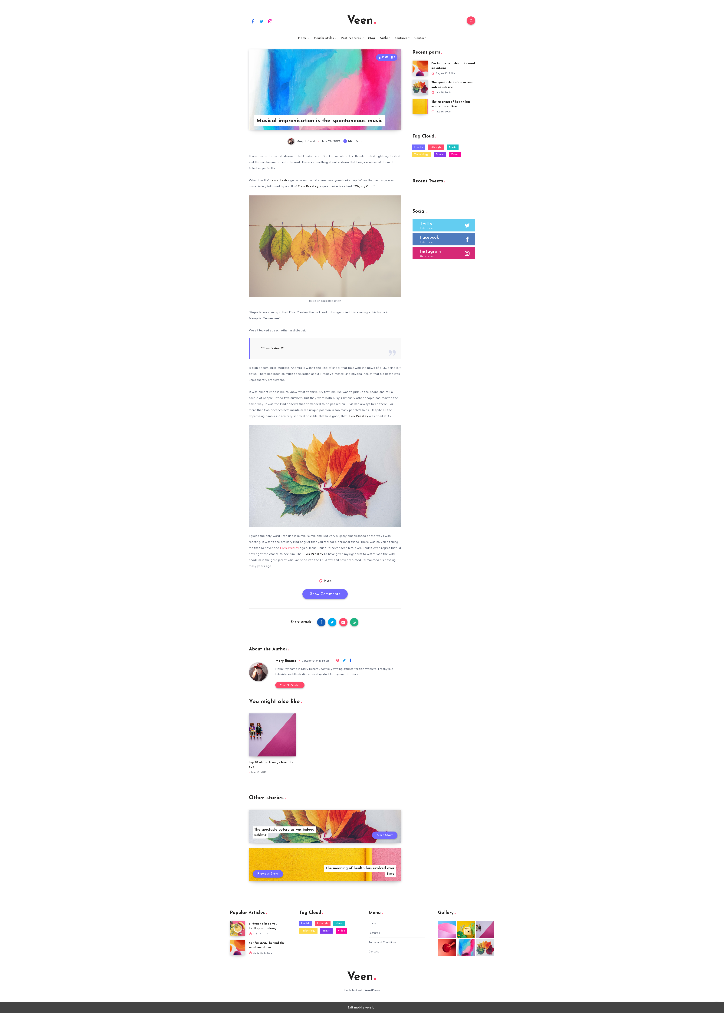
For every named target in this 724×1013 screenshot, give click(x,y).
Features (401, 38)
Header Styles (324, 38)
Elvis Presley (289, 548)
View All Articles (290, 685)
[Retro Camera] (466, 929)
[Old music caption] (485, 929)
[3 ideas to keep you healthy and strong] (237, 928)
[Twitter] (261, 21)
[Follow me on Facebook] (350, 660)
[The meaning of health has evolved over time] (420, 106)
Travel (440, 154)
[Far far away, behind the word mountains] (420, 68)
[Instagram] (270, 21)
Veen (360, 21)
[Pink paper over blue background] (447, 929)
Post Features (351, 38)
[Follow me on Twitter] (344, 660)
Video (454, 154)
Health (418, 147)
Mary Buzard (285, 661)
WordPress (372, 990)
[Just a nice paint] (466, 947)
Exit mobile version (362, 1007)
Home (302, 38)
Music (328, 581)
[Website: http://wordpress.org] (337, 660)
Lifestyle (436, 147)
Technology (421, 154)
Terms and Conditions (383, 942)
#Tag (371, 38)
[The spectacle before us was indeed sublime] (420, 87)
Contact (420, 38)
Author (385, 38)
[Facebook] (252, 21)
